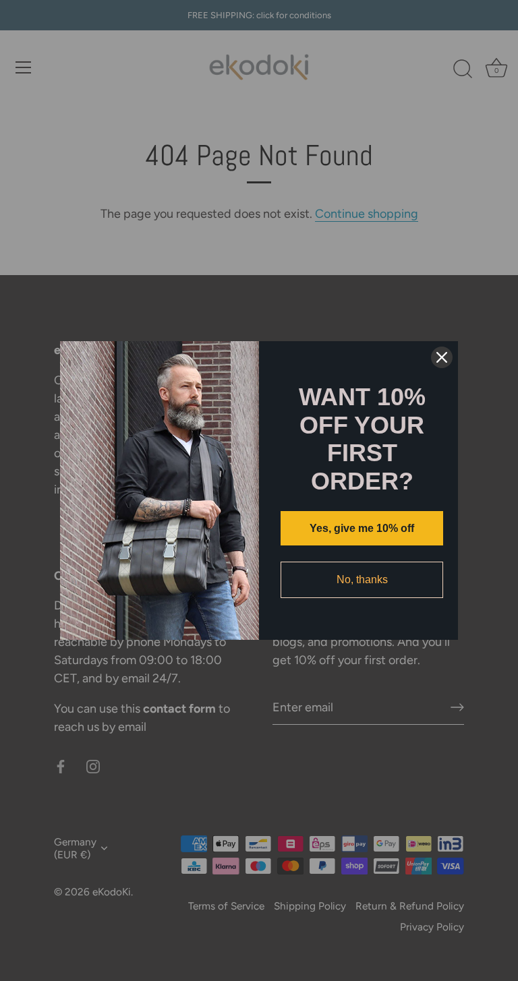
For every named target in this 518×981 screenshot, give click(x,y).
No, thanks (362, 579)
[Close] (442, 357)
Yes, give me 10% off (362, 528)
